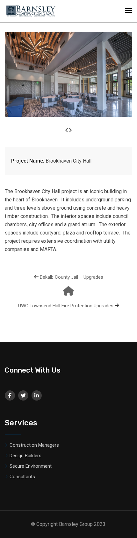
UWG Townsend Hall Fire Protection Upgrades (65, 306)
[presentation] (66, 130)
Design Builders (25, 455)
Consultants (22, 476)
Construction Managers (34, 445)
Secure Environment (31, 466)
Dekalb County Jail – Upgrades (71, 277)
